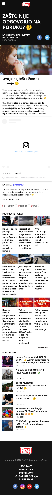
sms (34, 205)
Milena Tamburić (21, 178)
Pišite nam (26, 479)
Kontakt (26, 466)
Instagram (8, 205)
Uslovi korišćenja (26, 476)
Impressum (26, 472)
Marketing (26, 469)
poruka (22, 205)
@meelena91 (18, 184)
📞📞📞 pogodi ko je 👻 (12, 173)
